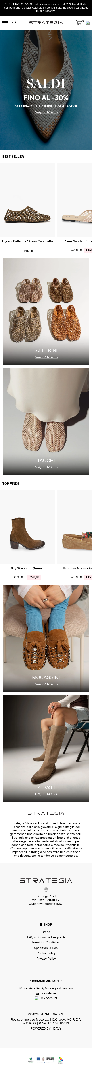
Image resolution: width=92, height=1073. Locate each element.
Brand (46, 932)
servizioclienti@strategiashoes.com (49, 988)
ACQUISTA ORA (46, 112)
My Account (49, 998)
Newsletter (48, 993)
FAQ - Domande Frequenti (46, 937)
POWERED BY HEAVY (46, 1028)
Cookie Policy (46, 953)
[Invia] (14, 23)
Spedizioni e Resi (46, 948)
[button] (79, 22)
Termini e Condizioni (46, 942)
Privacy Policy (46, 958)
